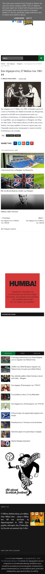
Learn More (19, 18)
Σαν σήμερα (11, 64)
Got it (29, 18)
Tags (22, 353)
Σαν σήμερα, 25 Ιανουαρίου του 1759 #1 (25, 385)
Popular (8, 353)
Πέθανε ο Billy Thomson (9, 212)
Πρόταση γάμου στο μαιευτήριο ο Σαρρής (26, 432)
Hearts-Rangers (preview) (20, 441)
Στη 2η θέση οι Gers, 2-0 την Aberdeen (25, 395)
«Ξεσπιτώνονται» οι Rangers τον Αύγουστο (17, 170)
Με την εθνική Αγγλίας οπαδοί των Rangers (17, 191)
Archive (37, 353)
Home (3, 64)
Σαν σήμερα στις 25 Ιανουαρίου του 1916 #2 (27, 404)
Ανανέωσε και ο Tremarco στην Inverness (26, 422)
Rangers (19, 64)
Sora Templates (17, 558)
